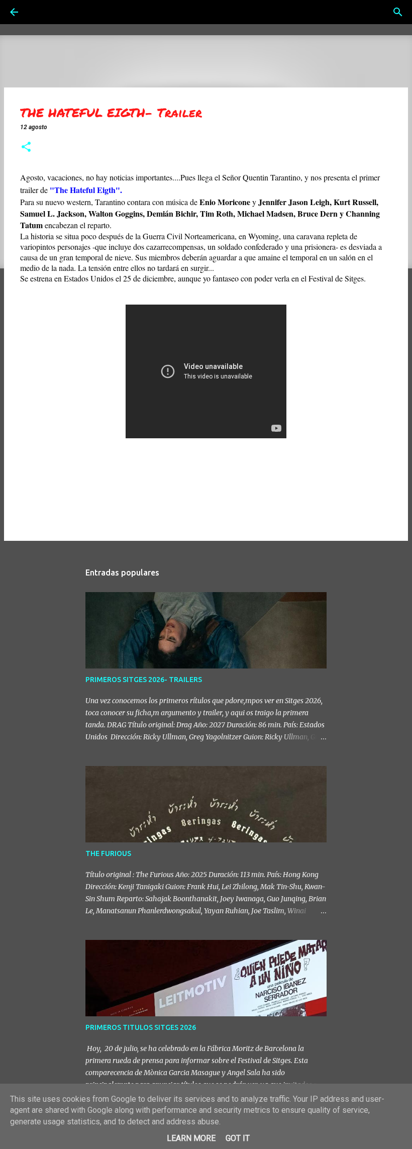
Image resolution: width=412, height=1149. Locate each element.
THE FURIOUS (108, 853)
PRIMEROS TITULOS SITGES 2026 (140, 1027)
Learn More (191, 1138)
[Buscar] (42, 12)
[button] (26, 148)
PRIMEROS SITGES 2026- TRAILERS (143, 680)
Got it (238, 1138)
